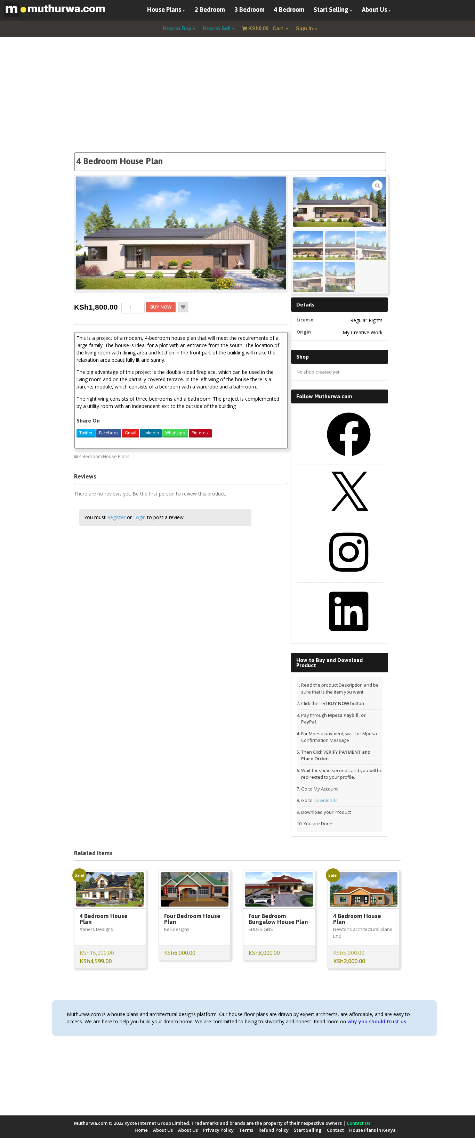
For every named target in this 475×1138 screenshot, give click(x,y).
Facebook (109, 433)
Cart (266, 28)
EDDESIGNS (261, 929)
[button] (377, 185)
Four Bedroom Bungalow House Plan (278, 918)
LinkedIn (151, 433)
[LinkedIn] (349, 635)
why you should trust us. (377, 1021)
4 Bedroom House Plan (104, 918)
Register (116, 517)
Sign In (304, 28)
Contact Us (358, 1123)
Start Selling (331, 9)
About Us (374, 9)
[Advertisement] (237, 103)
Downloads (326, 800)
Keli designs (177, 929)
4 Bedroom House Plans (104, 456)
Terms (246, 1130)
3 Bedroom (249, 9)
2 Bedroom (210, 9)
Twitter (86, 433)
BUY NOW (160, 307)
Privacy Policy (218, 1130)
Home (141, 1130)
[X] (349, 518)
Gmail (130, 433)
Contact (335, 1130)
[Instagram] (349, 576)
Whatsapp (175, 433)
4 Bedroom (289, 9)
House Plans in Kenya (372, 1130)
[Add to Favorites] (183, 307)
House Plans (164, 9)
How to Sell (217, 28)
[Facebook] (349, 459)
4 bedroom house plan (258, 456)
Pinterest (200, 433)
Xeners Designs (96, 929)
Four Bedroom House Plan (192, 918)
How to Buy (177, 28)
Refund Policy (273, 1130)
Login (139, 517)
